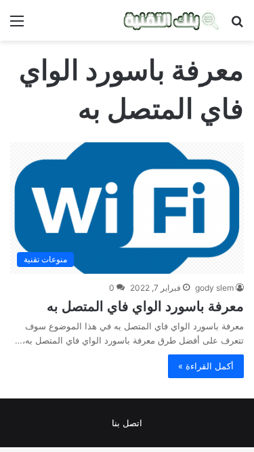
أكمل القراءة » (206, 366)
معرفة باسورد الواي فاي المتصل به (145, 306)
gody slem (214, 288)
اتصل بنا (127, 422)
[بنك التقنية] (171, 20)
